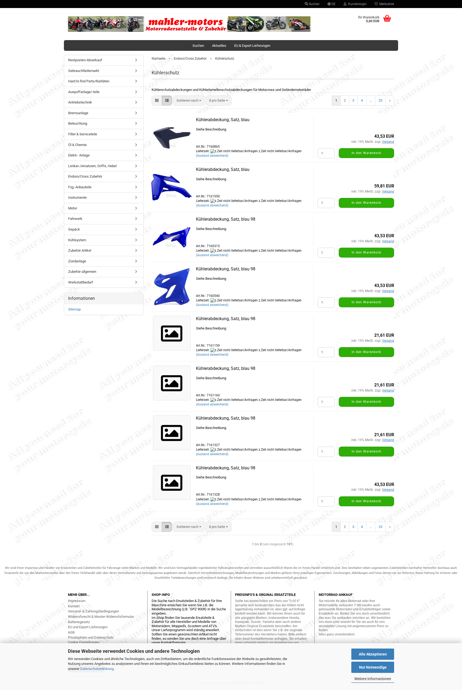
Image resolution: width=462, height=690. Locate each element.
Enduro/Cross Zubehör (85, 176)
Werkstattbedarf (80, 282)
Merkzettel (386, 4)
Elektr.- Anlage (79, 155)
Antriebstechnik (80, 102)
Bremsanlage (78, 113)
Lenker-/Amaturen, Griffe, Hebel (92, 166)
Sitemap (74, 309)
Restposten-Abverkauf (85, 60)
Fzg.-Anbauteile (79, 187)
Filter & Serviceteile (82, 134)
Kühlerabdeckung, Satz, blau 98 (225, 219)
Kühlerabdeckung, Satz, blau (222, 119)
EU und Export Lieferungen (87, 627)
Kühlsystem (77, 240)
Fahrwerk (75, 219)
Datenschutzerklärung (97, 669)
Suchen (313, 4)
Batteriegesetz (79, 622)
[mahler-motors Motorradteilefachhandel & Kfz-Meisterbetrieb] (189, 24)
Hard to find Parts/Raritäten (88, 81)
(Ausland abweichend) (212, 156)
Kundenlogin (356, 4)
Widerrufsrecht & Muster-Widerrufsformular (101, 617)
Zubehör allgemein (82, 272)
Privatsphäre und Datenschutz (90, 637)
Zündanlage (77, 261)
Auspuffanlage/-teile (83, 92)
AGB (71, 632)
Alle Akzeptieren (373, 654)
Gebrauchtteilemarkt (83, 71)
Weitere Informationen (372, 679)
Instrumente (77, 197)
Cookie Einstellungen (83, 642)
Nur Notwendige (373, 667)
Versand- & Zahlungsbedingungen (93, 611)
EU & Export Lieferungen (252, 46)
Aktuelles (219, 46)
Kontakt (74, 606)
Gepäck (74, 229)
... (370, 100)
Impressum (76, 601)
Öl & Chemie (77, 145)
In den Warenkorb (366, 153)
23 (380, 100)
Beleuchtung (77, 123)
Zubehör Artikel (79, 250)
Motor (72, 208)
